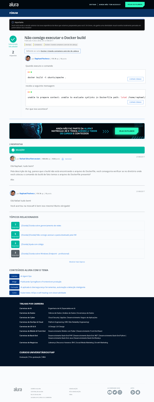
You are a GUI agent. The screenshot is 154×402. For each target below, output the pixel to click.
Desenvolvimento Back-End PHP (60, 336)
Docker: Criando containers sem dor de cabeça (61, 45)
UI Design (51, 326)
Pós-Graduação (75, 391)
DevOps (28, 45)
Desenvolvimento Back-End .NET (86, 336)
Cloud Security (53, 317)
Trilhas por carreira (32, 304)
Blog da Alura (36, 394)
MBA (44, 357)
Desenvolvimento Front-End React (89, 331)
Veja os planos (135, 4)
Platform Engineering (56, 322)
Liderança (52, 342)
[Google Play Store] (133, 392)
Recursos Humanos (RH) (66, 342)
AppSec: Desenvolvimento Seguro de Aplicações (78, 317)
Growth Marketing (101, 342)
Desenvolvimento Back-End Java (60, 338)
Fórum (13, 13)
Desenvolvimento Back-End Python (112, 336)
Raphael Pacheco (42, 58)
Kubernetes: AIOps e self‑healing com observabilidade (43, 293)
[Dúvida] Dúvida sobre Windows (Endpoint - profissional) (45, 253)
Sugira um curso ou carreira (41, 397)
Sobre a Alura (36, 388)
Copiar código (135, 79)
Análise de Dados (69, 313)
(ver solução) (13, 46)
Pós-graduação (35, 357)
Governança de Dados (85, 313)
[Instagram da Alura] (120, 392)
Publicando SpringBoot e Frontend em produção (41, 281)
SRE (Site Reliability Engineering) (77, 322)
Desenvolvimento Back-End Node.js (87, 338)
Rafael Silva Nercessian (30, 158)
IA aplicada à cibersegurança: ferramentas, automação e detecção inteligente (53, 287)
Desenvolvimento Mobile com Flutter (62, 331)
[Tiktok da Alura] (125, 392)
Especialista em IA (68, 308)
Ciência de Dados (55, 313)
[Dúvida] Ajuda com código (32, 244)
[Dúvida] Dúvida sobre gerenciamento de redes (41, 225)
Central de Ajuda (37, 391)
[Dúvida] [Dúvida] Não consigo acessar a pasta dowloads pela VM (48, 235)
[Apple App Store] (138, 392)
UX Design (60, 326)
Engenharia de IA (54, 308)
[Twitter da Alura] (115, 392)
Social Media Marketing (85, 342)
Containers (38, 45)
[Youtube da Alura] (109, 392)
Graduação (24, 357)
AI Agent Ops (26, 276)
